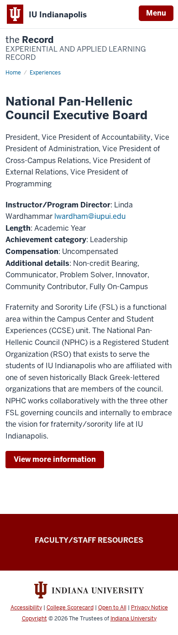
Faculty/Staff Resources (89, 540)
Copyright (34, 618)
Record (75, 48)
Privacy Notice (149, 607)
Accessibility (26, 607)
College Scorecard (70, 607)
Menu (156, 13)
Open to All (112, 607)
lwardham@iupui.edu (90, 216)
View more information (55, 459)
